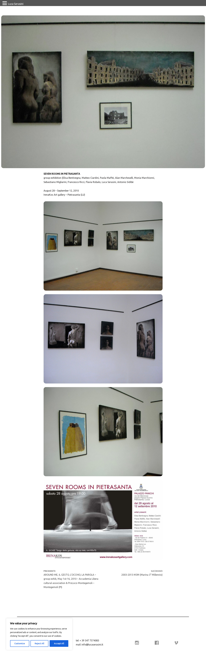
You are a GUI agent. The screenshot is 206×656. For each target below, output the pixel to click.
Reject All (39, 643)
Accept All (59, 643)
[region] (39, 634)
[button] (5, 3)
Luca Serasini (15, 3)
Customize (19, 643)
